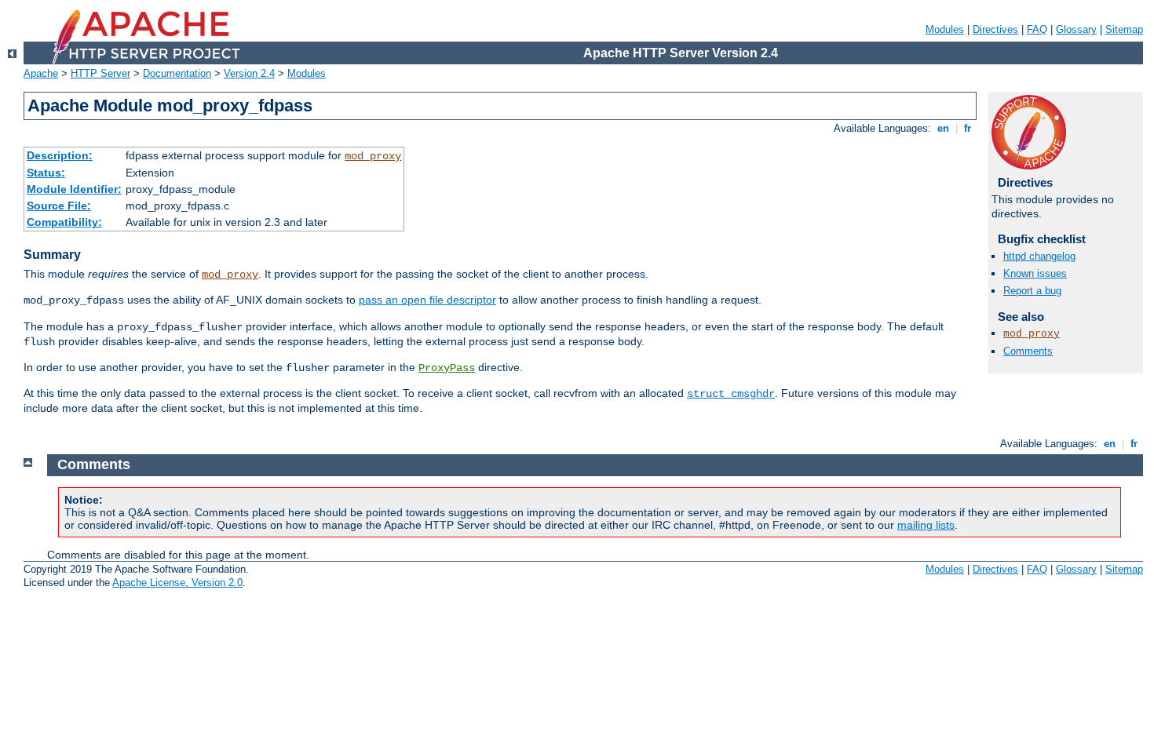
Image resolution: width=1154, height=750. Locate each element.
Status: (46, 172)
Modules (945, 29)
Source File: (59, 205)
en (943, 128)
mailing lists (926, 525)
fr (967, 128)
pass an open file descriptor (427, 299)
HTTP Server (100, 73)
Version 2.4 (249, 73)
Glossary (1076, 29)
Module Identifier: (74, 189)
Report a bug (1032, 291)
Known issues (1035, 273)
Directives (995, 29)
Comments (1028, 351)
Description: (60, 155)
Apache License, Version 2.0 (177, 582)
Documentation (177, 73)
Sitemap (1124, 29)
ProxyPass (446, 368)
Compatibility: (64, 222)
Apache (41, 73)
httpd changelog (1039, 256)
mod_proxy (373, 156)
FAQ (1037, 29)
